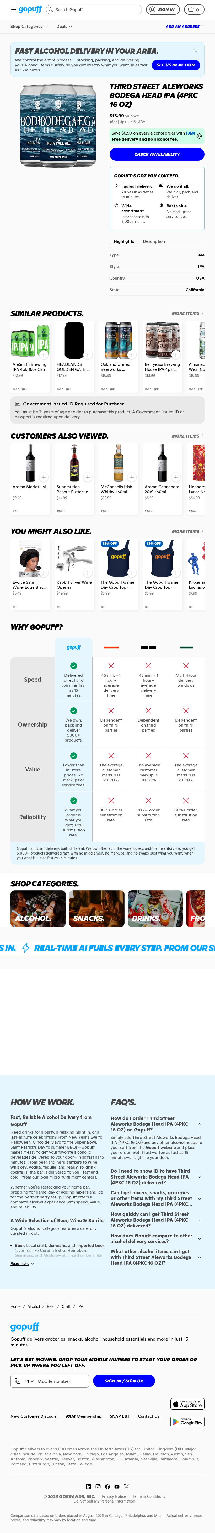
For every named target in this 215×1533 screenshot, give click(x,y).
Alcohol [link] (34, 1306)
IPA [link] (80, 1306)
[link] (30, 10)
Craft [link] (66, 1306)
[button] (194, 9)
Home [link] (15, 1306)
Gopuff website (161, 1147)
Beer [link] (51, 1306)
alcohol (178, 1142)
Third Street (135, 86)
